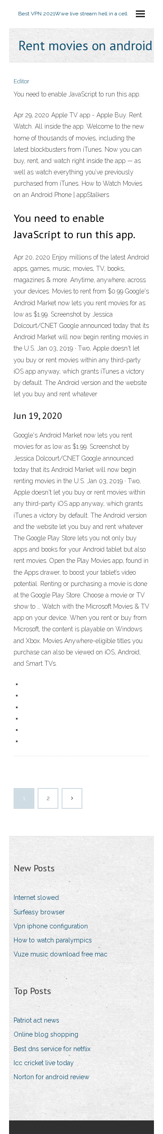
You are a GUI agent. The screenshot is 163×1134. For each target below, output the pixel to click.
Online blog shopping (46, 1034)
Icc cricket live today (44, 1063)
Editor (21, 81)
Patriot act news (36, 1020)
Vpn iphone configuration (51, 926)
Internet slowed (36, 897)
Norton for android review (51, 1077)
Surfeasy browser (39, 912)
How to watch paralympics (53, 940)
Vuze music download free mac (60, 954)
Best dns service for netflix (52, 1048)
